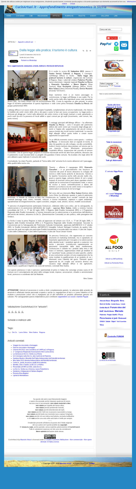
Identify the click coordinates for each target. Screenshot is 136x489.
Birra (122, 301)
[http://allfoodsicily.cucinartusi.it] (113, 243)
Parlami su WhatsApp (29, 60)
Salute (108, 321)
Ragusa (42, 332)
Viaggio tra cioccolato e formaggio (25, 345)
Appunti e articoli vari (25, 42)
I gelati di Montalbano (20, 375)
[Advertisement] (50, 32)
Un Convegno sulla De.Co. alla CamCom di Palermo (32, 356)
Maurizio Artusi (25, 440)
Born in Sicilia (105, 304)
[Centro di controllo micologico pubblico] (105, 336)
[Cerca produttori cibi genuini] (114, 71)
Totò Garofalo (121, 321)
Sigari (113, 321)
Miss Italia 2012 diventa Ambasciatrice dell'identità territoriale (35, 360)
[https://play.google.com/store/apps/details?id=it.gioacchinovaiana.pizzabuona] (114, 182)
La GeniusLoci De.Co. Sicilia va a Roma (27, 354)
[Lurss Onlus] (13, 54)
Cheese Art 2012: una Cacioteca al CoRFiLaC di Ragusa (33, 350)
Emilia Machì (104, 308)
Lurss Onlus (23, 332)
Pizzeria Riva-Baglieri (21, 373)
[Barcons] (108, 355)
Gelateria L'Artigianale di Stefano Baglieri (28, 371)
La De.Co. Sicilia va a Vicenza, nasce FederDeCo (31, 369)
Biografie (115, 301)
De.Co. (14, 332)
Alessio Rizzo (105, 301)
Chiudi (72, 4)
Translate (117, 86)
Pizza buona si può (108, 318)
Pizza (120, 315)
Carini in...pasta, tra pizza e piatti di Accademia (29, 362)
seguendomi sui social (66, 297)
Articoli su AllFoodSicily (114, 259)
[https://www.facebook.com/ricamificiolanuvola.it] (114, 212)
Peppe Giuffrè (112, 315)
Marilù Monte (109, 311)
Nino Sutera (33, 332)
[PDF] (83, 51)
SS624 (102, 321)
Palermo (103, 315)
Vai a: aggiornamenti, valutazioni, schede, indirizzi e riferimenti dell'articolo (35, 66)
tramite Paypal (82, 297)
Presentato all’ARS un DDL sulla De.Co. (27, 367)
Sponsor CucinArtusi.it (114, 219)
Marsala (119, 311)
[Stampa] (87, 51)
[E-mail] (90, 51)
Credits (92, 463)
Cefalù (123, 304)
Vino (102, 325)
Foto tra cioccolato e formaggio (24, 347)
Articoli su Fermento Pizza (114, 263)
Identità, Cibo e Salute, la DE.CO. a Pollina (28, 365)
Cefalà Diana (115, 304)
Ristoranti (122, 318)
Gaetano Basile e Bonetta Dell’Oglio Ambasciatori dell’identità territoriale (39, 358)
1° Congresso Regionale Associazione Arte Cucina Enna (33, 352)
